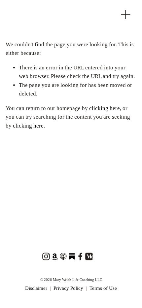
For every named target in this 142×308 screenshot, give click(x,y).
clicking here (104, 108)
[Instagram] (46, 256)
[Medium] (89, 256)
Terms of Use (103, 288)
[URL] (54, 256)
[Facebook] (80, 256)
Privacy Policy (68, 288)
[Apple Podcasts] (63, 256)
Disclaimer (36, 288)
